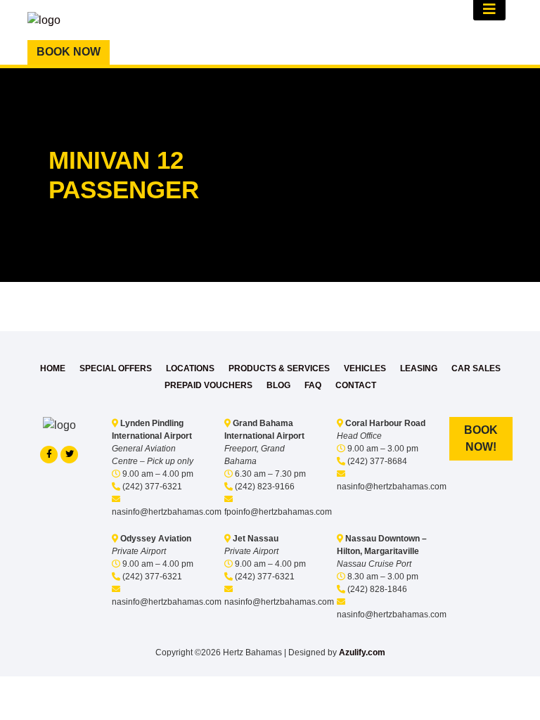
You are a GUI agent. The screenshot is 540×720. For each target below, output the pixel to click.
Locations (190, 368)
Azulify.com (362, 652)
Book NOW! (481, 438)
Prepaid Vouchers (208, 385)
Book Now (69, 52)
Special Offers (115, 368)
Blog (278, 385)
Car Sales (476, 368)
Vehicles (365, 368)
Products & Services (279, 368)
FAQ (312, 385)
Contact (355, 385)
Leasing (418, 368)
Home (52, 368)
